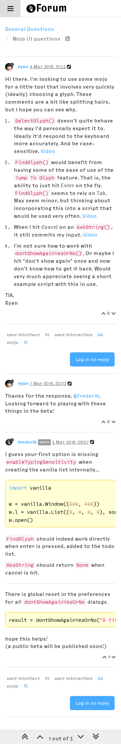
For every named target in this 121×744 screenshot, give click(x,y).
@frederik (86, 395)
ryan (23, 66)
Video (48, 151)
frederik (27, 442)
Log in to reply (92, 359)
